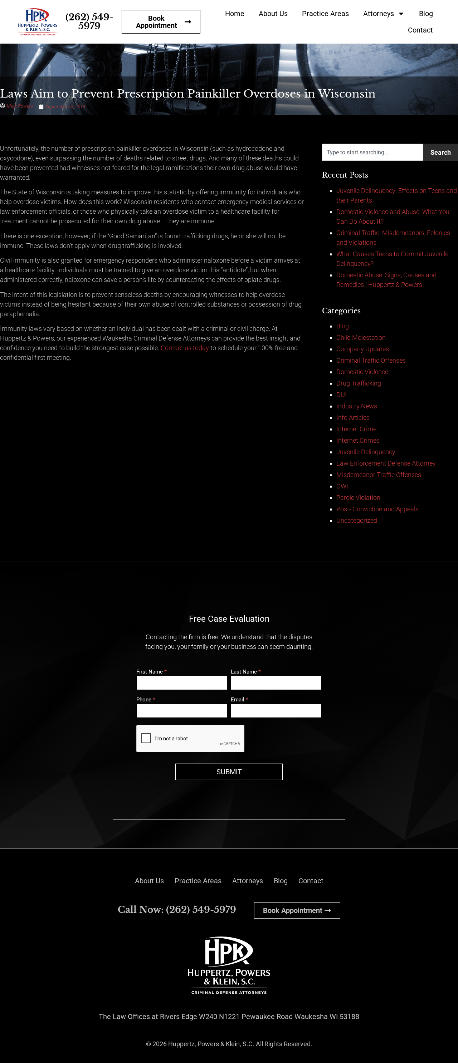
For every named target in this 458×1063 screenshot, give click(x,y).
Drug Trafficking (358, 383)
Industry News (356, 406)
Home (234, 13)
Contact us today (185, 348)
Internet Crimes (358, 440)
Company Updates (362, 349)
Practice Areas (325, 13)
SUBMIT (229, 772)
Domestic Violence (362, 372)
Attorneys (378, 13)
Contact (420, 30)
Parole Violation (358, 497)
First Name (151, 672)
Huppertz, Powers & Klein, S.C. (211, 1044)
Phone (145, 700)
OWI (342, 486)
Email (239, 700)
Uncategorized (356, 520)
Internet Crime (356, 429)
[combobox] (372, 152)
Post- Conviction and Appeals (377, 509)
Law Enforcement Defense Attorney (386, 463)
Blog (426, 13)
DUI (341, 394)
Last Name (246, 672)
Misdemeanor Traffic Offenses (378, 474)
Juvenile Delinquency (365, 452)
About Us (273, 13)
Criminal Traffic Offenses (371, 360)
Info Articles (353, 417)
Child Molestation (361, 337)
